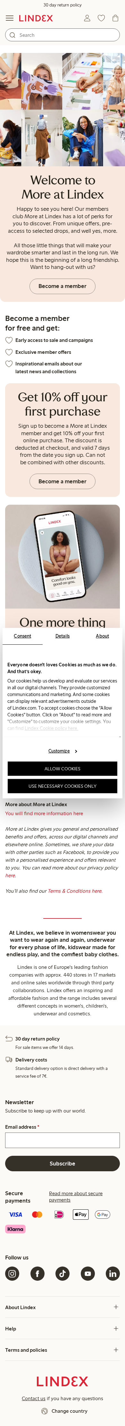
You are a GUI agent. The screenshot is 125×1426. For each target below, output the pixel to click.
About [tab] (102, 636)
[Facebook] (37, 1274)
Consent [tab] (22, 636)
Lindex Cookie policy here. (52, 728)
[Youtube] (88, 1274)
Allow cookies (62, 769)
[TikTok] (62, 1274)
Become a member (62, 286)
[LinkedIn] (113, 1274)
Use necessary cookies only (62, 786)
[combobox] (62, 34)
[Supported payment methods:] (62, 1222)
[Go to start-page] (36, 18)
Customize (59, 751)
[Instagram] (12, 1274)
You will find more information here (44, 813)
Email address (22, 1127)
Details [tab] (62, 636)
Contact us (34, 1398)
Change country (70, 1411)
